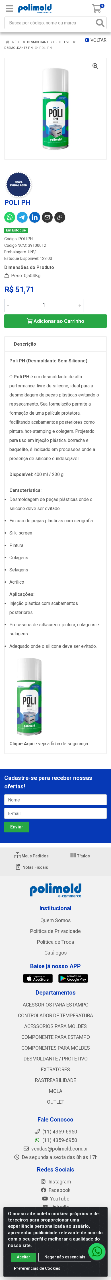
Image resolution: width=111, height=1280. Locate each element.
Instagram (59, 1182)
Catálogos (55, 953)
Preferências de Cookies (37, 1268)
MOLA (55, 1091)
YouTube (59, 1199)
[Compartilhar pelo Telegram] (22, 217)
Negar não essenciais (64, 1257)
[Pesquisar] (100, 23)
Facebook (59, 1190)
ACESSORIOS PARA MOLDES (55, 1026)
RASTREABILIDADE (55, 1080)
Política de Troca (55, 942)
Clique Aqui (21, 743)
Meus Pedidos (35, 856)
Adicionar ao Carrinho (58, 321)
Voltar (97, 40)
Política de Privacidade (55, 931)
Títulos (83, 856)
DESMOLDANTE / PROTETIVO (56, 1059)
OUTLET (55, 1102)
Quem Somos (55, 920)
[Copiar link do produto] (59, 217)
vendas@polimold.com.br (59, 1149)
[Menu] (9, 8)
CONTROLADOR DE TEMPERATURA (55, 1015)
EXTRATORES (55, 1069)
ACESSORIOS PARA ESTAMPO (56, 1005)
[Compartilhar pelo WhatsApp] (9, 217)
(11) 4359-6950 (59, 1140)
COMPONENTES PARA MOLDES (55, 1048)
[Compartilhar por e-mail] (47, 217)
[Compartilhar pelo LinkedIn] (34, 217)
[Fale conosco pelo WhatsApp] (96, 1251)
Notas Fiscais (35, 867)
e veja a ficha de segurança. (61, 743)
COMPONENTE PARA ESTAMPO (55, 1037)
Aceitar (23, 1257)
